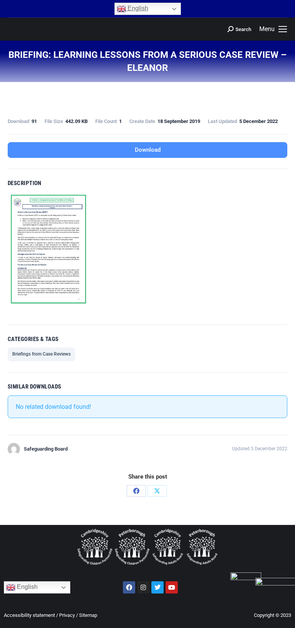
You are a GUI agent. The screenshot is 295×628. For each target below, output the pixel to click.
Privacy (67, 615)
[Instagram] (143, 587)
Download (148, 149)
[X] (157, 491)
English (137, 8)
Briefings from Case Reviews (41, 354)
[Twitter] (157, 587)
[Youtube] (172, 587)
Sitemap (88, 615)
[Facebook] (136, 491)
